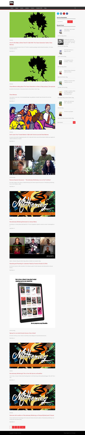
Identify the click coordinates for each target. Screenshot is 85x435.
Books (21, 8)
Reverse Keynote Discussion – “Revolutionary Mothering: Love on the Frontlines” (30, 180)
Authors (27, 8)
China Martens (13, 94)
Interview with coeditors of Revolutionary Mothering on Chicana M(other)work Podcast (32, 415)
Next (22, 427)
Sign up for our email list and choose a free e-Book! (23, 333)
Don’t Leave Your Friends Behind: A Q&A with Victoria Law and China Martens (29, 134)
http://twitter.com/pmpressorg (58, 13)
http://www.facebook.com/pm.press (67, 13)
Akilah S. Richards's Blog (14, 261)
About (17, 8)
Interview (11, 40)
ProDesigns (73, 433)
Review (11, 219)
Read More (12, 51)
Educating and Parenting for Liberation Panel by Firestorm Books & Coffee (28, 263)
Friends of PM (39, 8)
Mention (27, 261)
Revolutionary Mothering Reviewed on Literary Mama (23, 221)
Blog (45, 8)
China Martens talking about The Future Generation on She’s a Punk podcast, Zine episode (32, 86)
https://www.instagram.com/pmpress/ (61, 13)
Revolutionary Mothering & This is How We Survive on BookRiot (26, 373)
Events (32, 8)
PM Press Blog (12, 177)
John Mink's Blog (22, 261)
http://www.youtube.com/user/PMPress (64, 13)
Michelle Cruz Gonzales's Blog (35, 261)
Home (12, 8)
